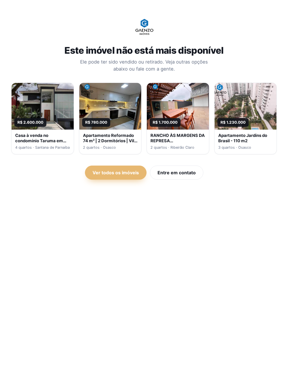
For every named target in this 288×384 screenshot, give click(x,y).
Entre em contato (177, 172)
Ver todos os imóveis (116, 172)
